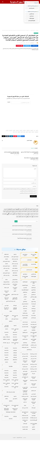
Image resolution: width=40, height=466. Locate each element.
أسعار (37, 130)
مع (32, 216)
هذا (24, 216)
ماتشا (25, 405)
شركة (19, 213)
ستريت (25, 213)
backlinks (33, 330)
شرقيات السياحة (25, 315)
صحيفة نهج (34, 294)
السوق (25, 211)
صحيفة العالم (29, 349)
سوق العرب (34, 415)
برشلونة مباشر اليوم (6, 316)
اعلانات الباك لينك (25, 326)
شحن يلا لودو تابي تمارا (25, 378)
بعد (4, 211)
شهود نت (25, 310)
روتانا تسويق (33, 301)
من (27, 216)
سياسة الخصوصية (19, 437)
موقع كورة (11, 366)
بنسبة (37, 213)
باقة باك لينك (33, 264)
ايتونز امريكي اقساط (25, 381)
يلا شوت (15, 254)
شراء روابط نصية (33, 324)
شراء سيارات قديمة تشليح (10, 301)
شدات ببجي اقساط (33, 353)
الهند (6, 211)
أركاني (33, 313)
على (14, 213)
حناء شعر (25, 402)
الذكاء (34, 211)
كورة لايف (15, 350)
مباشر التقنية (25, 313)
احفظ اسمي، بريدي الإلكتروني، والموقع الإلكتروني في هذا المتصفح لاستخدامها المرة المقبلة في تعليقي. (19, 188)
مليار (30, 216)
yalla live (10, 321)
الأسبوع (32, 130)
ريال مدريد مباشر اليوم (15, 316)
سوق (22, 213)
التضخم (24, 130)
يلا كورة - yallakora (6, 339)
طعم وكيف (33, 310)
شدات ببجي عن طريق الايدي (25, 374)
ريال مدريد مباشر (15, 263)
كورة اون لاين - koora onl (14, 340)
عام (16, 213)
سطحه (6, 279)
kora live (6, 348)
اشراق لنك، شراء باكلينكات (33, 327)
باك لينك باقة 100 (33, 417)
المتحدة (10, 211)
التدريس (25, 330)
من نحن (24, 437)
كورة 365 (15, 305)
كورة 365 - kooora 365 (15, 343)
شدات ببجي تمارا (25, 353)
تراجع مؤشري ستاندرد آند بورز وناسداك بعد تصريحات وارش (22, 225)
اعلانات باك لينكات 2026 (11, 392)
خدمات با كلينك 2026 (25, 421)
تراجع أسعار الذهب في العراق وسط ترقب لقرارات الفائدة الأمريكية (11, 153)
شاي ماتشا (33, 407)
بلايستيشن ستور (33, 396)
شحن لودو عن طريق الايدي (25, 391)
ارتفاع (21, 209)
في (8, 213)
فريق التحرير (29, 140)
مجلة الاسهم (33, 289)
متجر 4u (33, 373)
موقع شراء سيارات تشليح (6, 295)
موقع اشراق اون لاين (25, 277)
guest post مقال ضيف (25, 413)
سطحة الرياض (15, 279)
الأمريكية (14, 209)
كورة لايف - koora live (15, 380)
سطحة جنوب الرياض (15, 288)
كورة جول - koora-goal (15, 329)
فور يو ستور (25, 371)
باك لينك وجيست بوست (25, 336)
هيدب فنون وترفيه (25, 347)
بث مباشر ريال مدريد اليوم (6, 308)
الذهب (31, 211)
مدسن (25, 299)
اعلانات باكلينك (25, 429)
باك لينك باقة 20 (25, 415)
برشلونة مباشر (6, 256)
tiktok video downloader (6, 409)
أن (34, 130)
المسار (7, 130)
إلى (26, 209)
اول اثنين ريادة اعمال (33, 255)
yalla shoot (6, 254)
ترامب (32, 213)
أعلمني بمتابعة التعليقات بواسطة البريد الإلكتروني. (28, 190)
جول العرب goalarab (15, 308)
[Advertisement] (20, 16)
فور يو (25, 383)
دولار (28, 213)
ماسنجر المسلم (29, 269)
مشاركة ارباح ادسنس (25, 255)
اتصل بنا (14, 437)
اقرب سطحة (6, 287)
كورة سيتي (6, 305)
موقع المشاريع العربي (33, 340)
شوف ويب (25, 287)
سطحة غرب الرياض (6, 284)
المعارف (33, 306)
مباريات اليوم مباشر (15, 256)
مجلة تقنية (25, 342)
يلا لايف (10, 311)
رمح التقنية (34, 308)
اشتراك (8, 102)
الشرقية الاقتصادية (25, 289)
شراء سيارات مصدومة (6, 298)
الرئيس (28, 211)
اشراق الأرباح (25, 317)
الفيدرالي (10, 130)
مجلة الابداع (25, 301)
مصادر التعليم (25, 339)
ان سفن (33, 285)
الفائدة (14, 130)
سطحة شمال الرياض (15, 285)
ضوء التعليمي (33, 274)
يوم (17, 216)
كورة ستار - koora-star (6, 326)
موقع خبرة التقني (33, 296)
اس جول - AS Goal (6, 342)
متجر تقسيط (25, 366)
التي (37, 211)
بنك (34, 213)
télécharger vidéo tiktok (10, 412)
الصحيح (17, 130)
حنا (33, 405)
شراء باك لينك (33, 322)
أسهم (31, 209)
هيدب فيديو (25, 306)
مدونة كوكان (25, 292)
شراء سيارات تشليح (15, 294)
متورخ (33, 299)
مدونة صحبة (33, 315)
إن (23, 209)
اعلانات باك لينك (25, 426)
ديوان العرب (25, 423)
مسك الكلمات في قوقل (33, 282)
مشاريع (33, 426)
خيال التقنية (33, 287)
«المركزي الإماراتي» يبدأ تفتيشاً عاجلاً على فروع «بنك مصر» (29, 153)
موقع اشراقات (33, 276)
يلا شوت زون (15, 398)
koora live (6, 332)
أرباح (37, 209)
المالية (13, 211)
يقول (20, 216)
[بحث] (2, 2)
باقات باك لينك (25, 324)
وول (22, 216)
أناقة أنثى (25, 296)
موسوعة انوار (33, 317)
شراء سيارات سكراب (6, 292)
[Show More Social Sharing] (14, 46)
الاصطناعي (10, 209)
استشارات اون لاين (25, 303)
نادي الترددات (33, 303)
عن (10, 213)
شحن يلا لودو (33, 390)
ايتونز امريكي (25, 358)
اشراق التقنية (25, 281)
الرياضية (33, 429)
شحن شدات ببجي (34, 387)
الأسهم (17, 209)
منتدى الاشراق (25, 332)
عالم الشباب (29, 259)
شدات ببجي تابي (25, 356)
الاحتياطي (28, 130)
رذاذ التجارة (25, 308)
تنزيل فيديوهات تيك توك (15, 409)
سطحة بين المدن (15, 281)
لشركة (37, 216)
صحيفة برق (25, 274)
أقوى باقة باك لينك (33, 420)
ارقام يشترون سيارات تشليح (14, 298)
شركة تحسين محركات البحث (25, 265)
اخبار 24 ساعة (33, 347)
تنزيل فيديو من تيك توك (15, 406)
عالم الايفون (34, 292)
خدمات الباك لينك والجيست (33, 413)
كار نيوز (25, 294)
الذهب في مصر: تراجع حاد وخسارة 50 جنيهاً (25, 238)
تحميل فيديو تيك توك (6, 406)
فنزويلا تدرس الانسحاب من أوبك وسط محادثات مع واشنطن (31, 158)
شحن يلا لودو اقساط (25, 361)
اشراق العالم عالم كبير (34, 333)
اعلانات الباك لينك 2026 (33, 336)
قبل (5, 213)
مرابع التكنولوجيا (25, 285)
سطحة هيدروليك (6, 281)
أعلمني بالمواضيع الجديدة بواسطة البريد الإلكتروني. (28, 193)
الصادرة (21, 130)
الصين (22, 211)
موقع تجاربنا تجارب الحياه (33, 424)
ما (34, 216)
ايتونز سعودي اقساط (33, 361)
